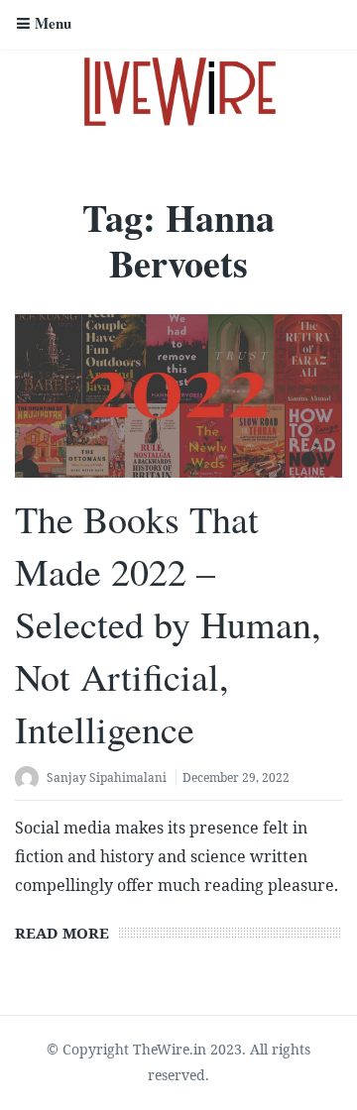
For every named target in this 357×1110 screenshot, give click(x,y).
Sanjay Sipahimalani (107, 777)
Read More (62, 933)
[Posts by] (31, 779)
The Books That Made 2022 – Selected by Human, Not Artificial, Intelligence (168, 624)
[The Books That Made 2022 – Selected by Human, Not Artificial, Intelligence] (178, 396)
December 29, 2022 (236, 777)
